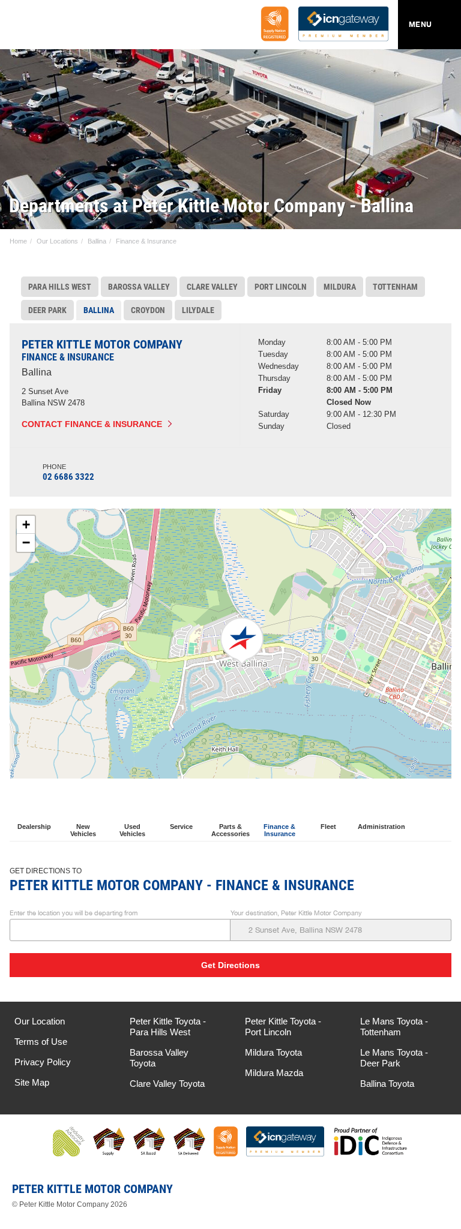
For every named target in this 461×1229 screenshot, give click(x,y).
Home (18, 241)
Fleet (328, 826)
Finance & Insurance (146, 241)
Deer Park (47, 310)
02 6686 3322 (68, 476)
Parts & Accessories (230, 830)
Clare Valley (212, 287)
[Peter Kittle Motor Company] (80, 27)
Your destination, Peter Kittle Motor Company (296, 913)
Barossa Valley (139, 287)
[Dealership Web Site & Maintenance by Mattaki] (429, 1193)
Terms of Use (40, 1041)
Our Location (39, 1021)
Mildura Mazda (274, 1073)
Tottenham (395, 287)
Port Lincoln (281, 287)
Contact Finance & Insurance (92, 424)
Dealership (34, 826)
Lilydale (198, 310)
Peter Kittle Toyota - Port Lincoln (283, 1026)
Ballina (97, 241)
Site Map (31, 1082)
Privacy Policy (42, 1062)
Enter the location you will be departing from (73, 913)
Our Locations (57, 241)
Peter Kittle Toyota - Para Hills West (168, 1026)
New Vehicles (83, 830)
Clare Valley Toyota (167, 1083)
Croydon (148, 310)
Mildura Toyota (273, 1052)
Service (181, 826)
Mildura (340, 287)
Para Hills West (59, 287)
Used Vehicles (132, 830)
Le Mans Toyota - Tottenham (394, 1026)
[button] (242, 641)
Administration (380, 826)
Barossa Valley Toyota (159, 1057)
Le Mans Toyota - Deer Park (394, 1057)
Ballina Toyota (387, 1083)
